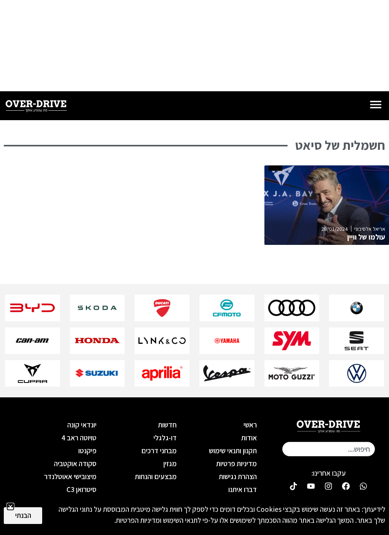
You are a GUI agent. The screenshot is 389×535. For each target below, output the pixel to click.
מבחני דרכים (159, 451)
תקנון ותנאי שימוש (233, 451)
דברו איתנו (242, 489)
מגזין (170, 463)
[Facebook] (346, 486)
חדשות (167, 425)
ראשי (250, 425)
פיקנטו (87, 451)
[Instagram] (329, 486)
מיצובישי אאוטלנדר (70, 476)
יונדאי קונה (81, 425)
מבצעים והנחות (156, 476)
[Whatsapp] (364, 486)
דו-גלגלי (165, 438)
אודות (249, 438)
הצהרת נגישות (238, 476)
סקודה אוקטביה (75, 463)
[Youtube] (311, 486)
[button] (10, 507)
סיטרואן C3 (81, 489)
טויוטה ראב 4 (79, 438)
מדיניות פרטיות (236, 463)
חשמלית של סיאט (340, 145)
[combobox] (328, 449)
